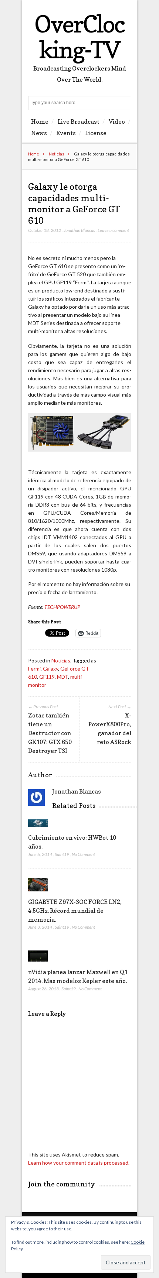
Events (66, 133)
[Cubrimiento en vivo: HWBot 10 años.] (38, 829)
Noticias (56, 153)
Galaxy (50, 668)
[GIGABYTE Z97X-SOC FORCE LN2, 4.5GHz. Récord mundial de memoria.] (38, 893)
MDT (62, 677)
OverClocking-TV (79, 37)
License (95, 133)
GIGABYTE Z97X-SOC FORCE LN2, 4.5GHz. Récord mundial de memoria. (75, 910)
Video (117, 121)
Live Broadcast (78, 121)
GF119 (47, 677)
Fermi (34, 668)
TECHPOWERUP (62, 607)
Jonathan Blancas (79, 230)
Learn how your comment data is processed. (78, 1162)
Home (39, 121)
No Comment (83, 854)
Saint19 (62, 854)
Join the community (61, 1184)
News (39, 133)
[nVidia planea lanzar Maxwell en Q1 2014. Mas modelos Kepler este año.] (38, 963)
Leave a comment (113, 230)
